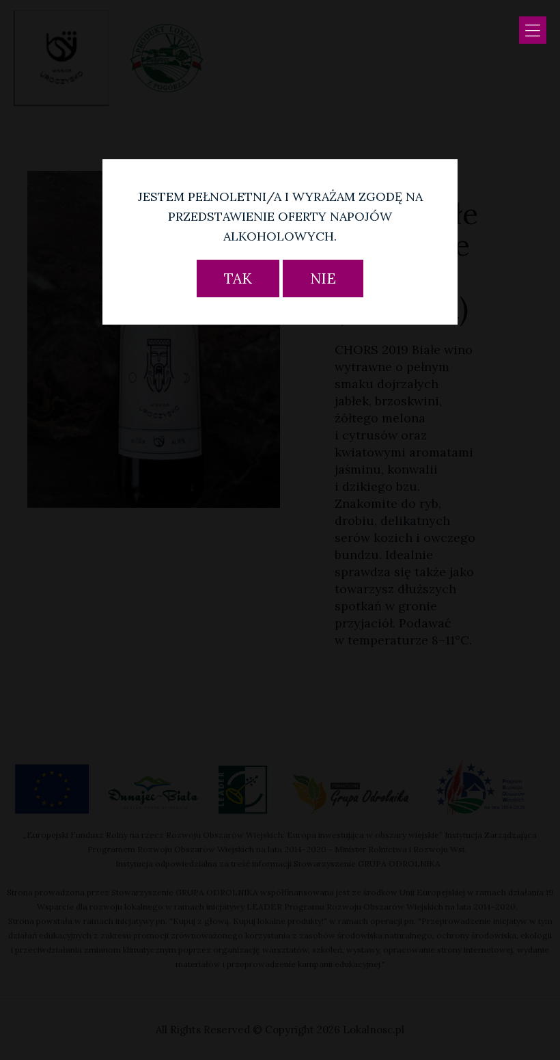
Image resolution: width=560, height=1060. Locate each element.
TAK (238, 278)
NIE (323, 278)
